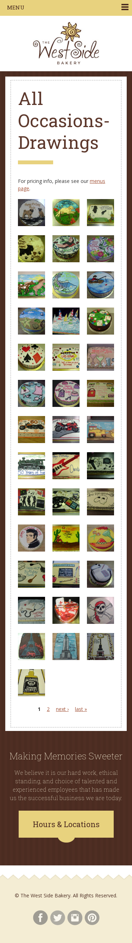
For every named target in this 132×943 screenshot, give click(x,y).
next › (62, 709)
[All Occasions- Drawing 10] (31, 332)
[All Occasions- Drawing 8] (66, 296)
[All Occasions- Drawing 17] (66, 405)
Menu (15, 7)
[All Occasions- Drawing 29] (66, 549)
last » (81, 709)
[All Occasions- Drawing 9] (100, 296)
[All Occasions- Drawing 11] (66, 332)
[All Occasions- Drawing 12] (100, 332)
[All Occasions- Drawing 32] (66, 585)
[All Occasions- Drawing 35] (66, 622)
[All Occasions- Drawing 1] (31, 224)
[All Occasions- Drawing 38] (66, 658)
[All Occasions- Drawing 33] (100, 585)
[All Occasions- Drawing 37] (31, 658)
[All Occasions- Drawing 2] (66, 224)
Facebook (40, 917)
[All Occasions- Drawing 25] (31, 513)
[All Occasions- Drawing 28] (31, 549)
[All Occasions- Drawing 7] (31, 296)
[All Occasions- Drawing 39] (100, 658)
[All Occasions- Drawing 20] (66, 441)
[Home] (66, 43)
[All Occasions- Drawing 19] (31, 441)
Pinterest (92, 917)
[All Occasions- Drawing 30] (100, 549)
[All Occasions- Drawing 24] (100, 477)
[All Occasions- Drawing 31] (31, 585)
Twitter (57, 917)
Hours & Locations (66, 824)
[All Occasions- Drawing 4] (31, 260)
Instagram (74, 917)
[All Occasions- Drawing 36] (100, 622)
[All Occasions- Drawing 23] (66, 477)
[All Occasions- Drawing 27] (100, 513)
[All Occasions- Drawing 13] (31, 368)
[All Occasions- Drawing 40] (31, 694)
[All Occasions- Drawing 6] (100, 260)
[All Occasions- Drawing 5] (66, 260)
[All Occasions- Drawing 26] (66, 513)
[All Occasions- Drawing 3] (100, 224)
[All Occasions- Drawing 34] (31, 622)
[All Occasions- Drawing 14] (66, 368)
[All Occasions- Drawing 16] (31, 405)
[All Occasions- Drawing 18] (100, 405)
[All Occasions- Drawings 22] (31, 477)
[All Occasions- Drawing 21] (100, 441)
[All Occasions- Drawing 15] (100, 368)
